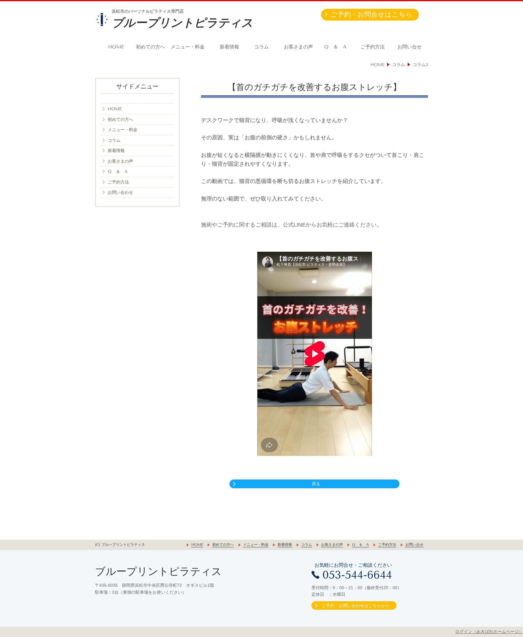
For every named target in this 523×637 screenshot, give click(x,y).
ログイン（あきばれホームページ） (489, 631)
